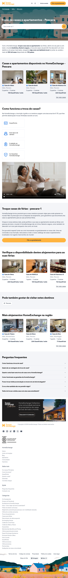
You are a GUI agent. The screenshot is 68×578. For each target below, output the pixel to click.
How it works (5, 537)
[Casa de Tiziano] (12, 331)
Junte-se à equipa (7, 453)
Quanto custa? (6, 476)
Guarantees (5, 527)
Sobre (4, 451)
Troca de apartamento (8, 514)
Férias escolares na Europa (9, 507)
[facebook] (3, 431)
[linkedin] (14, 431)
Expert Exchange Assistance (10, 533)
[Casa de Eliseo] (36, 331)
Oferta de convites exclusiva (10, 512)
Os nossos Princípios (8, 470)
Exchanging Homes (7, 520)
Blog (3, 455)
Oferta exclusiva (6, 542)
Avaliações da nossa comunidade (11, 548)
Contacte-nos (6, 491)
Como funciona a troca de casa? (12, 363)
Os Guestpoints (6, 499)
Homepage (5, 9)
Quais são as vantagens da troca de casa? (15, 368)
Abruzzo (19, 9)
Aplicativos (5, 457)
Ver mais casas (61, 97)
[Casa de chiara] (12, 82)
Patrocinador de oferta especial (11, 518)
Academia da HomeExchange (10, 503)
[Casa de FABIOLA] (36, 271)
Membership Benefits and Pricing (11, 529)
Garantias (5, 478)
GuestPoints (5, 474)
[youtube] (21, 431)
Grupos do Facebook (8, 501)
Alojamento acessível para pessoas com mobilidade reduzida (19, 510)
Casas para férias (7, 516)
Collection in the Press (8, 522)
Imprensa (5, 462)
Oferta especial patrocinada (10, 531)
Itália (13, 9)
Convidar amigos (7, 480)
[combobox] (34, 26)
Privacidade (35, 554)
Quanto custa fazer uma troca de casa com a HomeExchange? (22, 372)
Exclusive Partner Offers (8, 535)
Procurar (64, 26)
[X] (17, 431)
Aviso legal (56, 554)
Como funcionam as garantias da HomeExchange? (18, 377)
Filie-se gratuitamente (58, 3)
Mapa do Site (24, 558)
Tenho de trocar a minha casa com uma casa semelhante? (20, 391)
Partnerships (5, 546)
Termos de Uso (13, 554)
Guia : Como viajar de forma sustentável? (13, 505)
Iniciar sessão (44, 3)
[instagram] (7, 431)
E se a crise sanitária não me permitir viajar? (16, 386)
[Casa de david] (36, 82)
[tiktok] (10, 431)
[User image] (20, 81)
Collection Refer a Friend (9, 524)
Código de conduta (24, 554)
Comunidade (6, 459)
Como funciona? (6, 472)
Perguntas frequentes (8, 489)
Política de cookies (46, 554)
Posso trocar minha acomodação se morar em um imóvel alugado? (24, 382)
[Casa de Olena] (12, 271)
